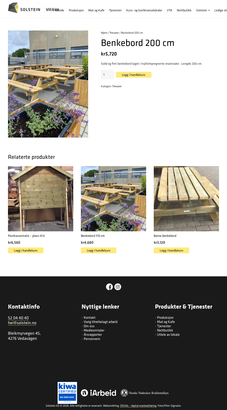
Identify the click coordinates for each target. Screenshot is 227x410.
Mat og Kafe (166, 321)
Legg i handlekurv (133, 74)
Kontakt (89, 317)
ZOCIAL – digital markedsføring (138, 405)
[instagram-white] (117, 286)
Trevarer (114, 33)
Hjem (104, 33)
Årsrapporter (93, 334)
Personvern (92, 338)
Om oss (89, 325)
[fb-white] (109, 286)
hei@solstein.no (22, 322)
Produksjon (165, 317)
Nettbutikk (165, 330)
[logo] (33, 7)
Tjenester (164, 325)
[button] (208, 10)
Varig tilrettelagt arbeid (100, 321)
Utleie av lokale (168, 334)
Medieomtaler (94, 330)
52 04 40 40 (18, 317)
